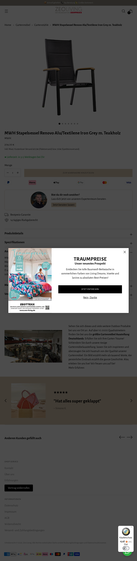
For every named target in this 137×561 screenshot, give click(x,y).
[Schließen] (124, 252)
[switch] (126, 548)
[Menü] (132, 528)
